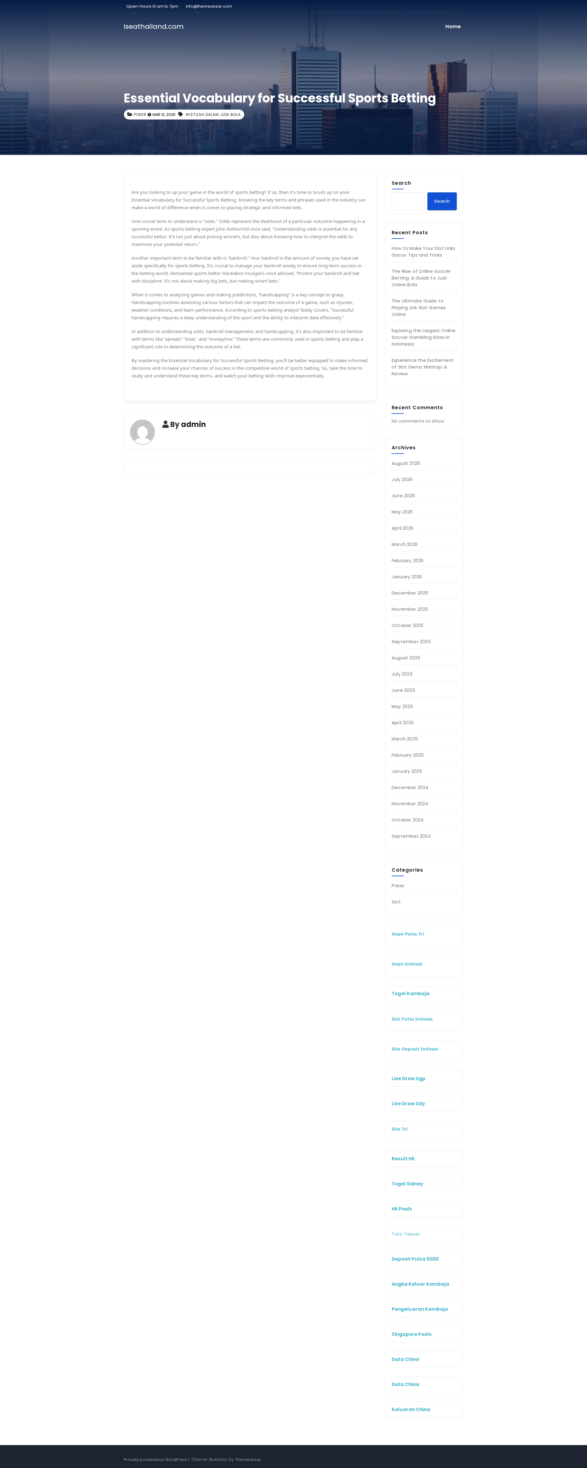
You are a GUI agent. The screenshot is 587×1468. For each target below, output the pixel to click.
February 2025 (408, 755)
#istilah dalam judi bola (213, 114)
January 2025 (407, 771)
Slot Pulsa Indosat (412, 1019)
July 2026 (402, 479)
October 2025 (407, 625)
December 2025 (410, 593)
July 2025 (402, 674)
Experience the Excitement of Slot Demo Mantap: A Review (423, 367)
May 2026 (402, 512)
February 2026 (408, 560)
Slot (396, 902)
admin (193, 424)
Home (453, 26)
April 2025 (403, 722)
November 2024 (410, 803)
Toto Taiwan (406, 1234)
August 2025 (406, 657)
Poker (140, 114)
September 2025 (411, 641)
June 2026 (403, 495)
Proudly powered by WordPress (156, 1459)
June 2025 (403, 690)
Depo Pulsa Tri (408, 934)
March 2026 (405, 544)
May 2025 (402, 706)
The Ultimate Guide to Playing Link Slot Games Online (419, 307)
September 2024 (411, 836)
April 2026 (402, 528)
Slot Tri (400, 1129)
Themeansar (248, 1459)
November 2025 (410, 609)
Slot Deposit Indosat (415, 1049)
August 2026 (406, 463)
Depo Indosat (407, 964)
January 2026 (407, 576)
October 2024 (407, 820)
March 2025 (405, 739)
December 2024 (410, 787)
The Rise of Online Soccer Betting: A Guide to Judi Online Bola (421, 278)
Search (401, 183)
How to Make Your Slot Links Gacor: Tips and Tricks (423, 251)
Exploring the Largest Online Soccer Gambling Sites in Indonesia (424, 337)
